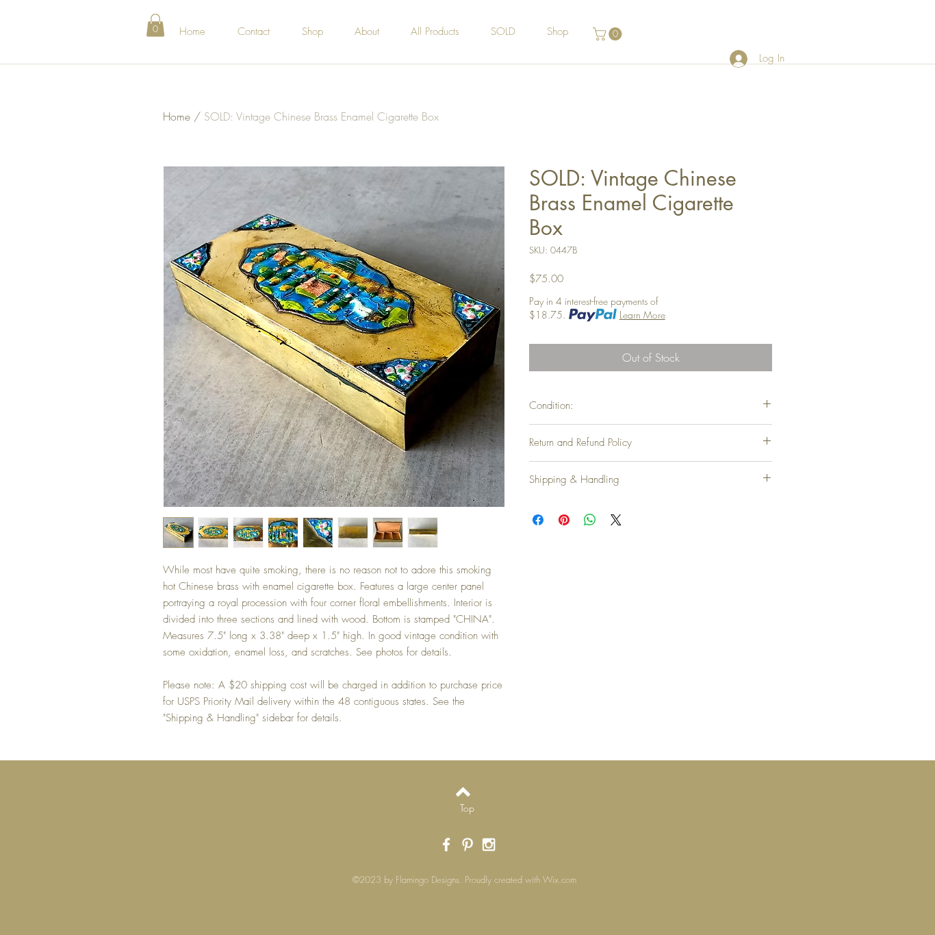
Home (176, 116)
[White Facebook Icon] (446, 844)
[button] (155, 25)
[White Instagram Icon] (489, 844)
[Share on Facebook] (538, 520)
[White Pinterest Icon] (467, 844)
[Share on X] (616, 520)
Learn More (642, 314)
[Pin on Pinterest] (564, 520)
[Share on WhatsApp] (590, 520)
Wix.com (559, 879)
